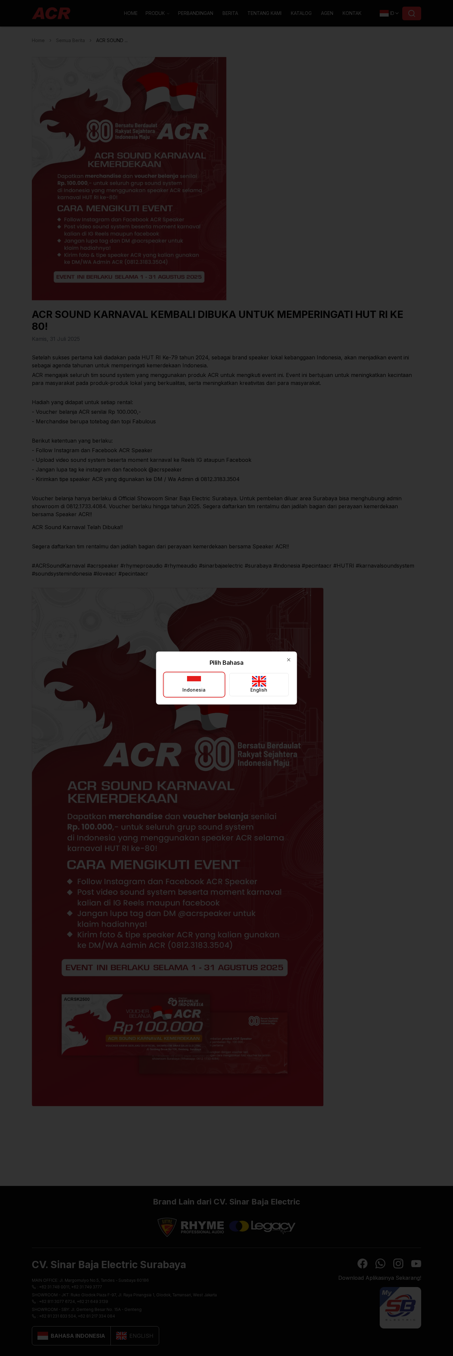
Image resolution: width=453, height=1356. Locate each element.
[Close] (288, 659)
